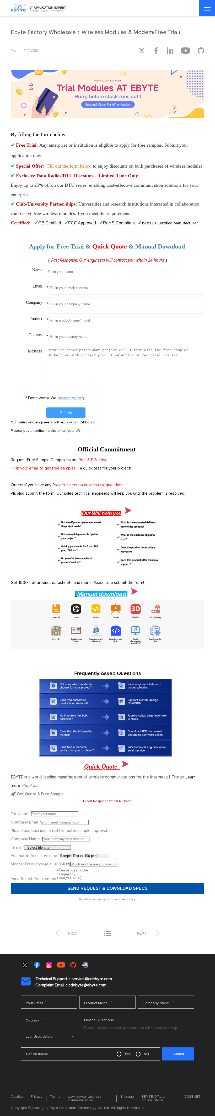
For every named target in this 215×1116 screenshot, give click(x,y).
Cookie (17, 1096)
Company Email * (26, 822)
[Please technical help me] (107, 755)
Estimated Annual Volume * (35, 856)
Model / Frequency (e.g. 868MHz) (40, 864)
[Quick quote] (127, 514)
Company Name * (26, 839)
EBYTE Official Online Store (153, 1098)
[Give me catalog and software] (107, 647)
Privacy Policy (127, 899)
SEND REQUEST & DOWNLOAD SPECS (107, 888)
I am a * (17, 847)
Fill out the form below (69, 166)
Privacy (36, 1096)
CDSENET (192, 1096)
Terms (55, 1096)
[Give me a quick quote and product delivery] (107, 566)
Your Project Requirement (34, 879)
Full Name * (21, 814)
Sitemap (127, 1096)
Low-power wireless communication (84, 1098)
